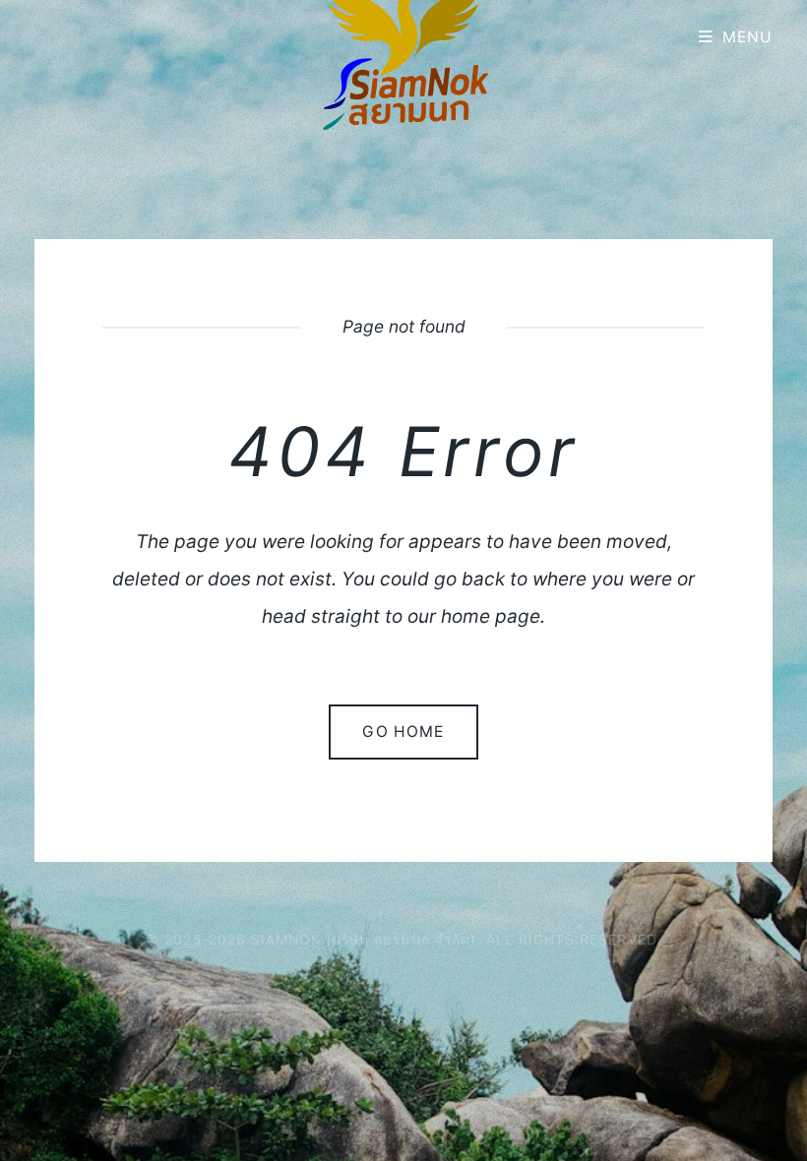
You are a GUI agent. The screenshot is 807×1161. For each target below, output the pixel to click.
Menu (748, 37)
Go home (403, 731)
